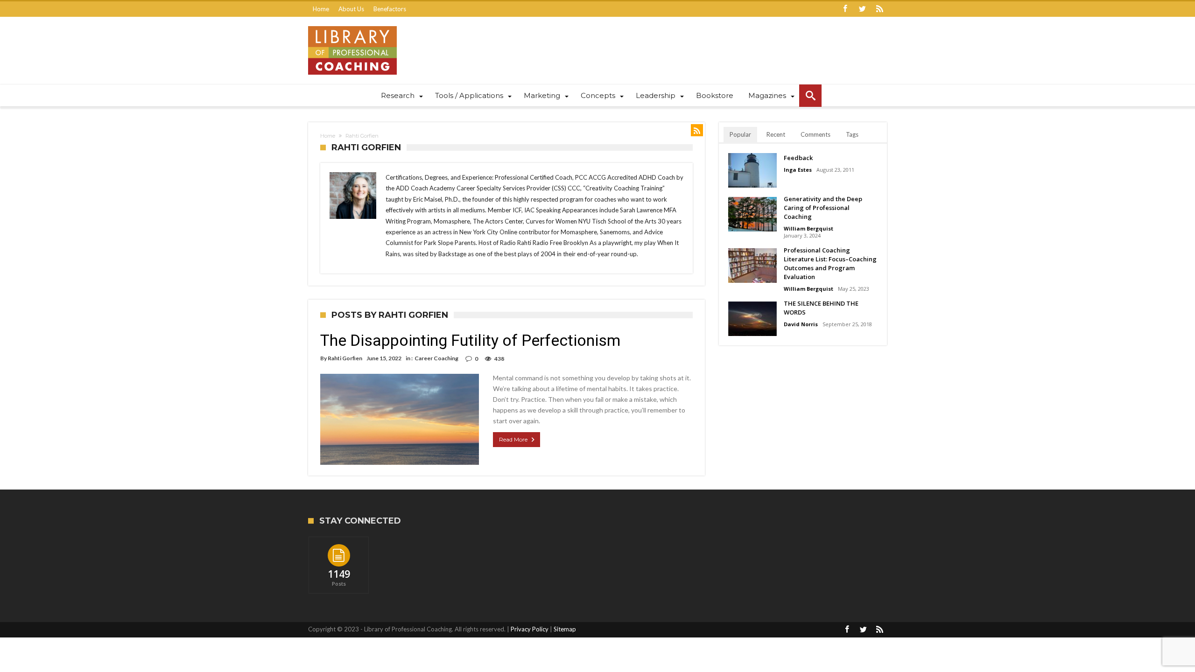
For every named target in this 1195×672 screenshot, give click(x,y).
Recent (775, 134)
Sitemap (565, 629)
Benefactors (389, 9)
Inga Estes (798, 169)
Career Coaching (436, 358)
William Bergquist (808, 228)
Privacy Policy (529, 629)
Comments (815, 134)
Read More (513, 439)
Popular (740, 134)
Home (321, 9)
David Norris (801, 324)
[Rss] (879, 9)
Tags (852, 134)
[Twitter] (862, 9)
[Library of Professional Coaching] (352, 26)
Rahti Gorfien (345, 358)
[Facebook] (844, 9)
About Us (351, 9)
